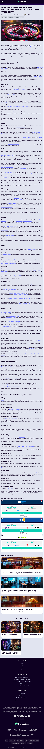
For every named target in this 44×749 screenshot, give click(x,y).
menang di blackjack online (8, 116)
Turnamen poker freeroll (5, 177)
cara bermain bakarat (20, 127)
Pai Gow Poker (4, 467)
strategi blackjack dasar (11, 94)
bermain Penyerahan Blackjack (11, 418)
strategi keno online (12, 259)
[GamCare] (23, 730)
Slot (22, 669)
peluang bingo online (10, 235)
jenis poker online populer (7, 172)
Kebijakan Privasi (22, 702)
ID (21, 718)
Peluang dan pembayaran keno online (8, 263)
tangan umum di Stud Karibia (6, 366)
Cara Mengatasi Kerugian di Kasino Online (22, 685)
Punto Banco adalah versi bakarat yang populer (10, 427)
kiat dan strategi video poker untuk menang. (15, 293)
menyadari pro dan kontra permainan (8, 384)
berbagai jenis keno (7, 254)
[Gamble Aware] (19, 735)
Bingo (22, 663)
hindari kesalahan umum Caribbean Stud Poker (11, 378)
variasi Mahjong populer (11, 203)
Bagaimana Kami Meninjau (22, 697)
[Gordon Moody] (33, 730)
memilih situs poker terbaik (33, 173)
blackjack (32, 46)
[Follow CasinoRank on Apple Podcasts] (29, 716)
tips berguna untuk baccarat (24, 137)
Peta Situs (34, 747)
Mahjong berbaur (22, 199)
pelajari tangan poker (9, 152)
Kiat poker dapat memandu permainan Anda (9, 161)
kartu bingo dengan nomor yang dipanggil (24, 221)
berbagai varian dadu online (8, 326)
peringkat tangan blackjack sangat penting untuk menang (17, 106)
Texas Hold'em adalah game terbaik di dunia (25, 446)
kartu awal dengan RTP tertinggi (34, 349)
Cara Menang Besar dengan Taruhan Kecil (22, 681)
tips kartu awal (31, 348)
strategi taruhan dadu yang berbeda (13, 321)
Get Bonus (22, 513)
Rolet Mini (35, 472)
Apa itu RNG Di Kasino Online (22, 683)
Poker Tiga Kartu (22, 437)
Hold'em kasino (9, 488)
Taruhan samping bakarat (6, 130)
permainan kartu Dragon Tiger (14, 409)
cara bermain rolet (15, 73)
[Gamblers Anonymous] (15, 730)
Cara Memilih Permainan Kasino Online (22, 679)
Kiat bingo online (4, 230)
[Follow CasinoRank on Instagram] (18, 716)
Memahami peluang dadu (11, 317)
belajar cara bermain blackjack (19, 89)
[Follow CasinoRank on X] (20, 716)
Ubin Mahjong (16, 198)
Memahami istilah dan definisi (7, 155)
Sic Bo (22, 667)
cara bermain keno (31, 249)
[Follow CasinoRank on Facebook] (15, 716)
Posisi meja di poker (23, 168)
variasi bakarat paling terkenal (13, 144)
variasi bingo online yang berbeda (9, 226)
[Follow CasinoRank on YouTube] (23, 716)
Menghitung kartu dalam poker (7, 167)
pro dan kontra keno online (16, 275)
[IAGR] (9, 730)
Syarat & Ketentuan (11, 747)
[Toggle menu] (2, 1)
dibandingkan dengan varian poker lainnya (12, 386)
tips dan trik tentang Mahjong (25, 210)
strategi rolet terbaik (5, 69)
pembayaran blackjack (5, 102)
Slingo (2, 400)
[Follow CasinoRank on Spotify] (26, 716)
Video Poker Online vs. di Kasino (25, 303)
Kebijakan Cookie (23, 747)
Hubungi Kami (22, 695)
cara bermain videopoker (35, 284)
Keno (22, 665)
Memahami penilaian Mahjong (7, 207)
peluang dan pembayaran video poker (21, 294)
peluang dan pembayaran (37, 76)
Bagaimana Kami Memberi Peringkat (22, 700)
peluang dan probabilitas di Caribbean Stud (14, 372)
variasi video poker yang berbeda (9, 289)
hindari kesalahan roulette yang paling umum (26, 77)
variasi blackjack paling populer (9, 99)
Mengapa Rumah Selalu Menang (22, 677)
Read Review (22, 515)
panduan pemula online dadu (15, 316)
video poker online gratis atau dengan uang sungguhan (19, 298)
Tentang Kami (22, 693)
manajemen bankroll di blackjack (10, 111)
